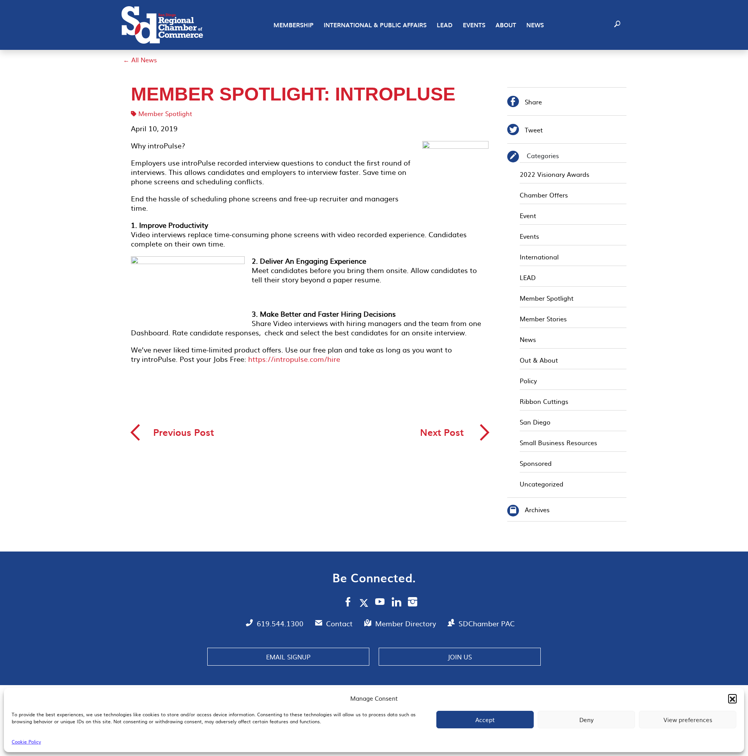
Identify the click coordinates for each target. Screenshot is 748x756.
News (535, 25)
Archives (537, 509)
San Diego (535, 422)
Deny (586, 719)
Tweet (525, 131)
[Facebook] (348, 603)
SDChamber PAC (487, 623)
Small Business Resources (558, 442)
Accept (485, 719)
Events (474, 25)
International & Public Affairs (375, 25)
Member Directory (406, 623)
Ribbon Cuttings (544, 401)
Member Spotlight (165, 113)
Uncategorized (541, 483)
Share (524, 103)
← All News (140, 59)
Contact (340, 623)
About (506, 25)
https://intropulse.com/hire (293, 359)
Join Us (460, 656)
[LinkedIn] (396, 603)
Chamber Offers (544, 194)
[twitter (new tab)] (365, 603)
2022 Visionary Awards (554, 174)
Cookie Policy (26, 741)
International (539, 256)
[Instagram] (412, 603)
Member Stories (543, 318)
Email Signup (288, 656)
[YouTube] (380, 603)
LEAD (445, 25)
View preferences (687, 719)
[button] (732, 698)
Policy (528, 380)
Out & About (539, 360)
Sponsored (536, 463)
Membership (293, 25)
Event (528, 215)
